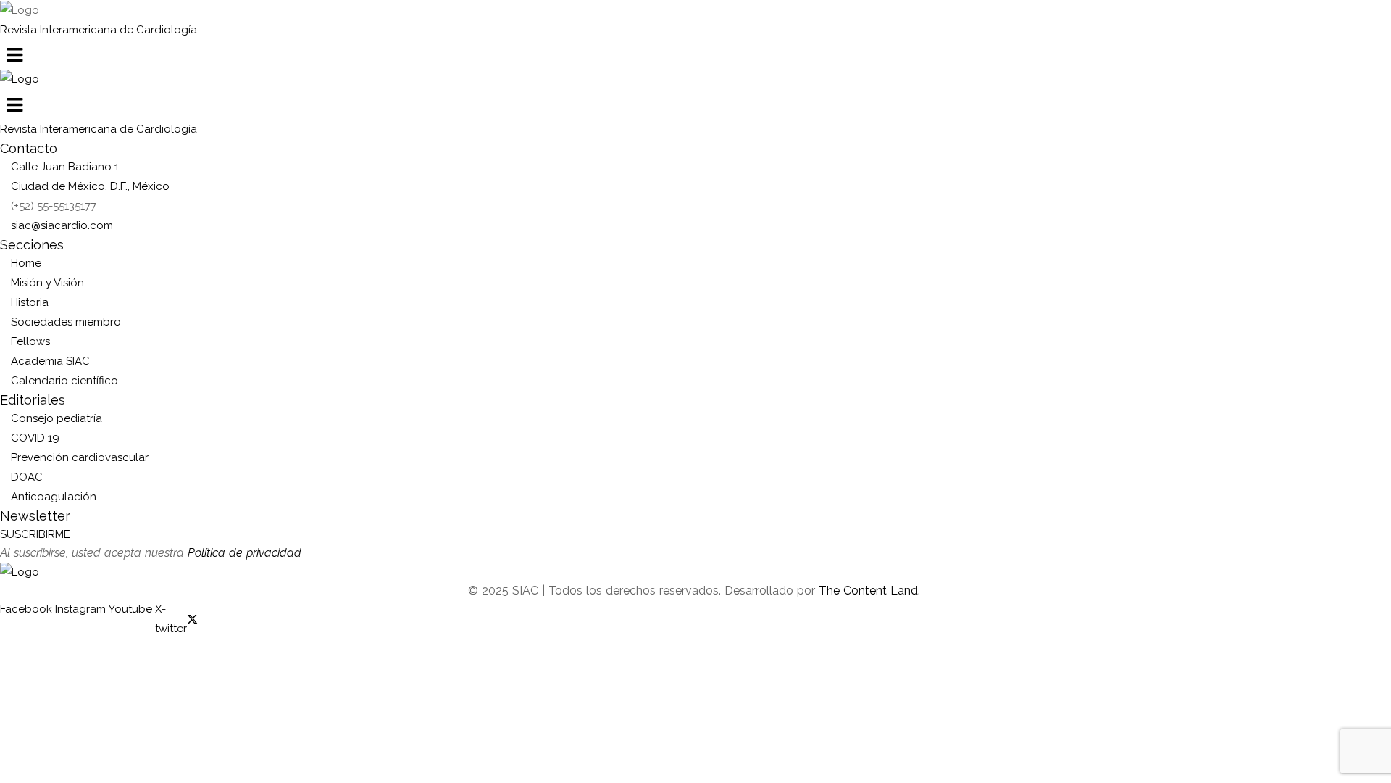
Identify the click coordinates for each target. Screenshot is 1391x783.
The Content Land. (871, 590)
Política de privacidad (244, 553)
